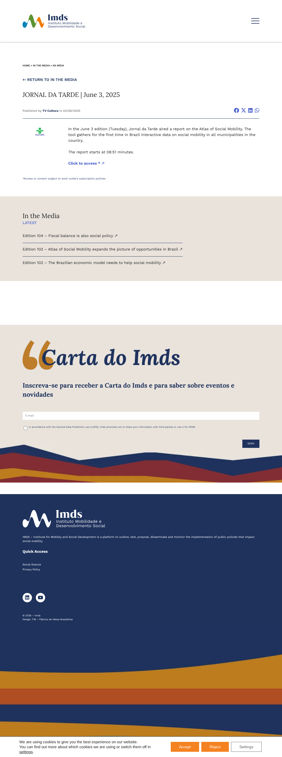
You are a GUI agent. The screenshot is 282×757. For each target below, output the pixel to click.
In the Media (41, 65)
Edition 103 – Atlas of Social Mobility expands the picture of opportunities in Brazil (101, 249)
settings (26, 752)
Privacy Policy (31, 569)
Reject (215, 747)
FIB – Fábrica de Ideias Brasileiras (52, 619)
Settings (246, 747)
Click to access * (84, 163)
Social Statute (32, 564)
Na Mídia (58, 65)
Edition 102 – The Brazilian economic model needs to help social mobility (92, 263)
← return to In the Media (50, 80)
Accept (185, 747)
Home (26, 65)
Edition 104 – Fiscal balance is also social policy (68, 236)
